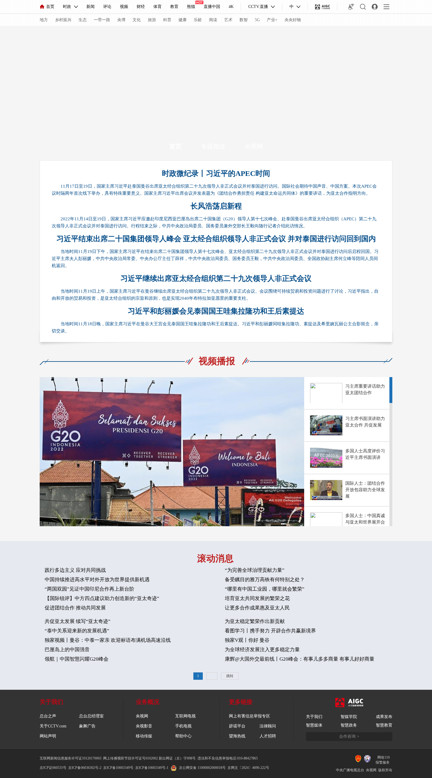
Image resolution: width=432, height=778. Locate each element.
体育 (157, 6)
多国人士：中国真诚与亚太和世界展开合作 (365, 522)
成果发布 (384, 716)
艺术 (228, 20)
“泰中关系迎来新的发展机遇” (77, 631)
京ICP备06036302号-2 (84, 768)
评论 (107, 6)
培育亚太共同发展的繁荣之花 (257, 598)
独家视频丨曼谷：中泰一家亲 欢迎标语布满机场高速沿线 (108, 640)
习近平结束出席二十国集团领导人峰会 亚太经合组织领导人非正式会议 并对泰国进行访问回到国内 (216, 239)
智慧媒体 (314, 725)
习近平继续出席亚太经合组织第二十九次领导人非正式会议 (216, 278)
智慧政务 (349, 725)
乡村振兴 (63, 20)
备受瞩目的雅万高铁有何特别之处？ (265, 579)
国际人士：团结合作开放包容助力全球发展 (365, 490)
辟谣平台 (237, 726)
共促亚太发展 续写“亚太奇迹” (77, 621)
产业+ (272, 20)
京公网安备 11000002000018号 (202, 768)
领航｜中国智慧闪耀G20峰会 (76, 659)
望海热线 (237, 736)
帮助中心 (183, 736)
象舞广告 (87, 726)
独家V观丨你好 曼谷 (247, 640)
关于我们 (314, 716)
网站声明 (48, 736)
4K (231, 6)
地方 (44, 20)
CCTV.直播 (258, 6)
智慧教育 (384, 725)
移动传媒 (144, 736)
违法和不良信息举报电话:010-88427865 (227, 758)
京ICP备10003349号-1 (151, 768)
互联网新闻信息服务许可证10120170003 (70, 758)
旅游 (152, 20)
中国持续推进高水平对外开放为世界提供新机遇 (97, 579)
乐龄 (198, 20)
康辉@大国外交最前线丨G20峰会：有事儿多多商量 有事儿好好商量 (299, 659)
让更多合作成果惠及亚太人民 (257, 608)
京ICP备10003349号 (118, 768)
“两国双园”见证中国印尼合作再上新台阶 (89, 589)
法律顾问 (267, 726)
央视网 (254, 146)
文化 (137, 20)
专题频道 (213, 146)
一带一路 (102, 20)
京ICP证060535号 (53, 768)
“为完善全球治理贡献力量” (254, 570)
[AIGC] (322, 7)
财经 (141, 6)
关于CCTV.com (53, 726)
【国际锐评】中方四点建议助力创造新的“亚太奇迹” (102, 598)
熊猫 (191, 6)
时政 (67, 6)
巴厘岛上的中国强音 (67, 649)
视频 (124, 6)
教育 (174, 6)
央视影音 (144, 726)
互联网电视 (185, 716)
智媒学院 (349, 716)
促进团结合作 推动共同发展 (75, 608)
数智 (244, 20)
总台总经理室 (91, 716)
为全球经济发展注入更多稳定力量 (262, 649)
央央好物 (292, 20)
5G (257, 20)
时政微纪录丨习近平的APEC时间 (216, 173)
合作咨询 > (349, 736)
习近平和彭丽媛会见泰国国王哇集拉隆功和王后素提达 (216, 311)
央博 (121, 20)
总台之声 (48, 716)
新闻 (90, 6)
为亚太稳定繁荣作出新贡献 (255, 621)
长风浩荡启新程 (216, 206)
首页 (50, 6)
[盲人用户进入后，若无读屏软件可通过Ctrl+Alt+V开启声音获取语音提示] (351, 7)
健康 (182, 20)
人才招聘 (267, 736)
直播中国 (212, 6)
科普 (167, 20)
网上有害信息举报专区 (249, 716)
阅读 (213, 20)
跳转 (229, 676)
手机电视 (183, 726)
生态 (82, 20)
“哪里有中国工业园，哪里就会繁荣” (264, 589)
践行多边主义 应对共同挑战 (75, 570)
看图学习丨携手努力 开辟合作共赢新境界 (270, 631)
